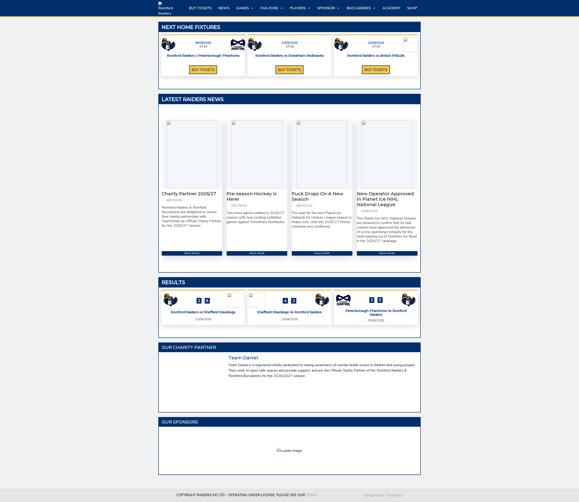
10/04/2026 (289, 319)
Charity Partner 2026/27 (189, 193)
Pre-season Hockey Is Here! (252, 196)
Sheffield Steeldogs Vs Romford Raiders (289, 312)
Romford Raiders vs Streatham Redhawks (289, 56)
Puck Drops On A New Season (317, 196)
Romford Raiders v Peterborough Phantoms (203, 56)
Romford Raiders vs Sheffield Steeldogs (203, 312)
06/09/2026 (203, 43)
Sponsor (326, 8)
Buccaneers (359, 8)
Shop (412, 8)
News (223, 8)
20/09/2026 (376, 43)
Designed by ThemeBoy (383, 495)
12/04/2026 (203, 319)
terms (311, 495)
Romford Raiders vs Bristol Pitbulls (376, 56)
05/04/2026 (376, 320)
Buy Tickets (200, 8)
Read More (191, 253)
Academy (391, 8)
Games (242, 8)
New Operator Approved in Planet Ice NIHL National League (385, 199)
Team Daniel (243, 358)
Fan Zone (269, 8)
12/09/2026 (289, 43)
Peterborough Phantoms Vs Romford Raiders (376, 313)
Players (298, 8)
